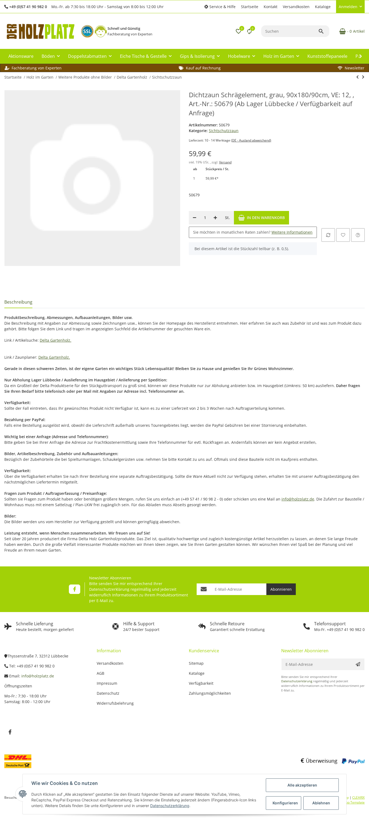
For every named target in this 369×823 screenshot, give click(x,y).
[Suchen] (323, 31)
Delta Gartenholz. (55, 340)
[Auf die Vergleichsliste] (328, 235)
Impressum (107, 683)
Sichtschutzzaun (224, 130)
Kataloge (323, 6)
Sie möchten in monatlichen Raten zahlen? (253, 232)
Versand (225, 162)
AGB (100, 673)
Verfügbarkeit (201, 683)
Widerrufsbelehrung (115, 703)
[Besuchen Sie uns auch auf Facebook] (74, 589)
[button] (220, 6)
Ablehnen (321, 803)
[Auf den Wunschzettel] (343, 235)
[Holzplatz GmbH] (40, 31)
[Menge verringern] (194, 217)
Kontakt (270, 6)
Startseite (249, 6)
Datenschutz (108, 693)
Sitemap (196, 663)
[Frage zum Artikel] (358, 235)
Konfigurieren (285, 803)
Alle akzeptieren (302, 785)
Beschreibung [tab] (18, 302)
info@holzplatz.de (297, 499)
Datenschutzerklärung (109, 589)
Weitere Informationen (292, 232)
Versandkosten (296, 6)
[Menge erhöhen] (215, 217)
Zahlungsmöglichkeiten (210, 693)
